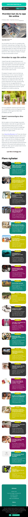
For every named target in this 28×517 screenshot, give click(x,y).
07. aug (18, 222)
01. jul (18, 422)
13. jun (17, 466)
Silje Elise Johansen (14, 19)
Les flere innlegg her (14, 151)
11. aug (17, 177)
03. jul (17, 378)
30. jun (17, 451)
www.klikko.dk (15, 498)
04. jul (17, 348)
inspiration (21, 20)
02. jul (17, 393)
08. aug (18, 192)
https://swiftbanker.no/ (10, 134)
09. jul (17, 293)
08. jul (17, 306)
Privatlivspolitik (16, 515)
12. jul (18, 280)
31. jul (18, 266)
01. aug (17, 251)
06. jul (17, 320)
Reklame (14, 505)
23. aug (17, 162)
